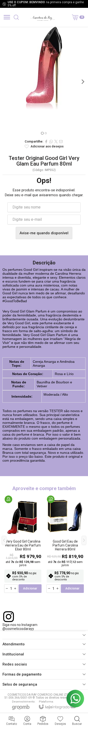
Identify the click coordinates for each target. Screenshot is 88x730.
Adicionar (30, 588)
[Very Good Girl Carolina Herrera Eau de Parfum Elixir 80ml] (23, 544)
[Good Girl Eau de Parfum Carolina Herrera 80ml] (65, 544)
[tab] (42, 133)
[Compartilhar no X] (56, 141)
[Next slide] (82, 81)
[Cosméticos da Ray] (42, 17)
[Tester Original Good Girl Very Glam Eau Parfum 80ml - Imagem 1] (44, 68)
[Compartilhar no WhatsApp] (51, 141)
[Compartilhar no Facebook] (46, 141)
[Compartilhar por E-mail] (61, 141)
